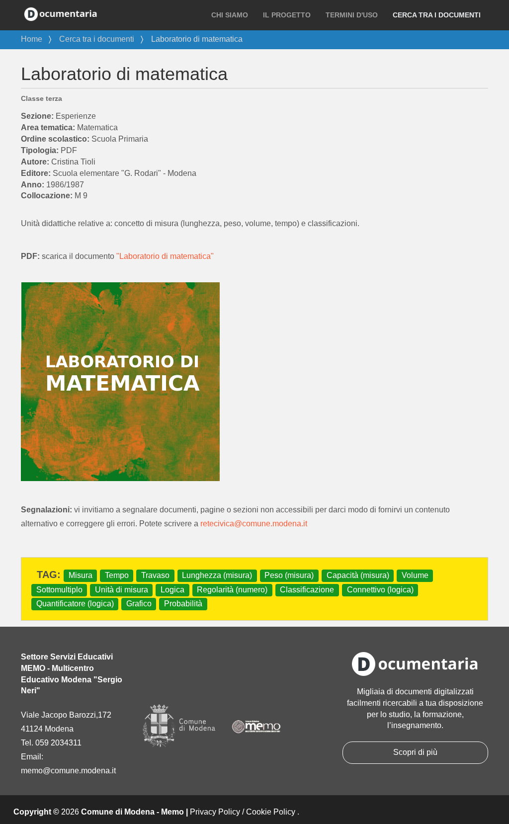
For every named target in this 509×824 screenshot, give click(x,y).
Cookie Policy (270, 812)
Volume (415, 575)
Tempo (117, 575)
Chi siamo (229, 15)
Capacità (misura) (358, 575)
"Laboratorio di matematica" (165, 256)
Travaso (155, 575)
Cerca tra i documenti (437, 15)
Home (31, 39)
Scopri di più (415, 752)
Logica (172, 589)
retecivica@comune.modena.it (253, 523)
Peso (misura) (289, 575)
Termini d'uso (352, 15)
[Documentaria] (60, 13)
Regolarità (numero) (232, 589)
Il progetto (287, 15)
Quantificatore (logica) (75, 603)
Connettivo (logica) (380, 589)
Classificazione (307, 589)
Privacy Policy (215, 812)
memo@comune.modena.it (68, 770)
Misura (80, 575)
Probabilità (183, 603)
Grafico (139, 603)
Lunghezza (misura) (217, 575)
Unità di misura (121, 589)
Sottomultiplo (59, 589)
